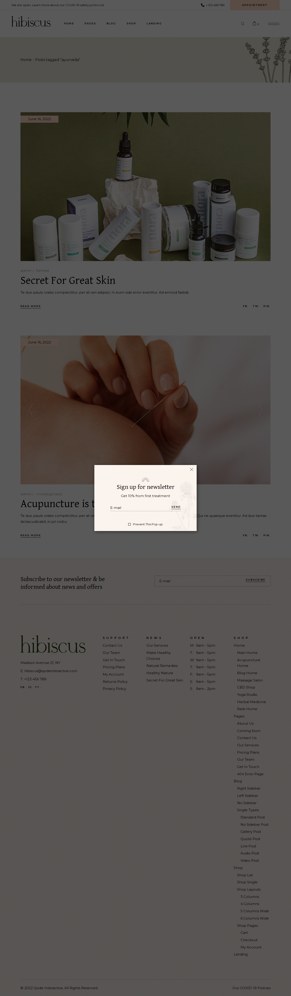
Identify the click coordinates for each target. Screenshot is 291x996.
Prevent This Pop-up (148, 524)
